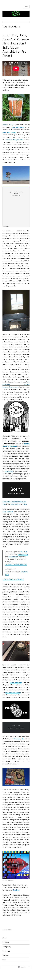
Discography (6, 947)
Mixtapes (5, 955)
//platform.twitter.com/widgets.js (13, 579)
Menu (27, 6)
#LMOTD (24, 552)
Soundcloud (9, 471)
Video (4, 960)
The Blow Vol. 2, (7, 125)
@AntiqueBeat (23, 554)
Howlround (6, 951)
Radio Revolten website (13, 692)
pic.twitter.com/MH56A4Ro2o (16, 564)
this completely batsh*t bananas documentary (16, 384)
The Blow (16, 890)
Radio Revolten (16, 682)
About (4, 938)
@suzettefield (13, 557)
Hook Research (15, 504)
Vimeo (25, 504)
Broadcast (5, 942)
